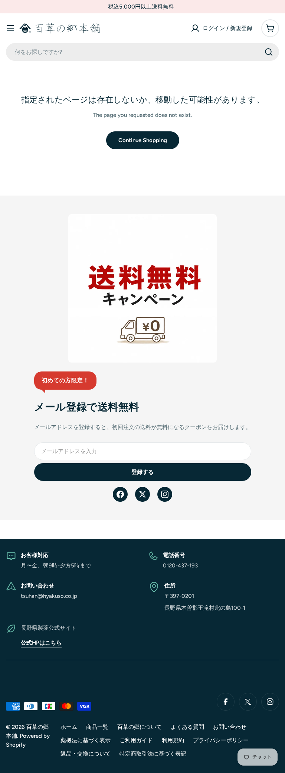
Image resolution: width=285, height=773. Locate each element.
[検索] (268, 52)
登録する (142, 472)
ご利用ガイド (136, 740)
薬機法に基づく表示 (85, 740)
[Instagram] (164, 494)
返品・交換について (85, 753)
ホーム (68, 727)
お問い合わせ (229, 727)
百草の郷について (139, 727)
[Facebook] (120, 494)
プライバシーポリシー (221, 740)
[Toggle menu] (10, 28)
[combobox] (142, 52)
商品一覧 (97, 727)
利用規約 (173, 740)
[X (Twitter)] (142, 494)
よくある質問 (187, 727)
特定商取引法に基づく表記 (152, 753)
